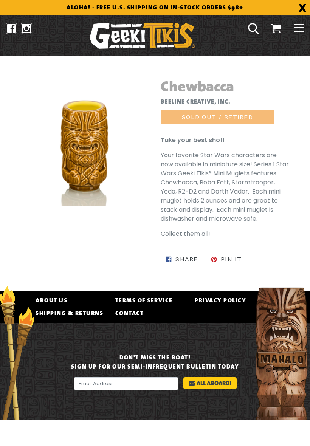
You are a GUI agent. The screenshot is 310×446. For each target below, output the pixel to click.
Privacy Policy (220, 300)
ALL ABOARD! (214, 383)
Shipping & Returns (69, 313)
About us (51, 300)
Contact (129, 313)
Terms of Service (144, 300)
